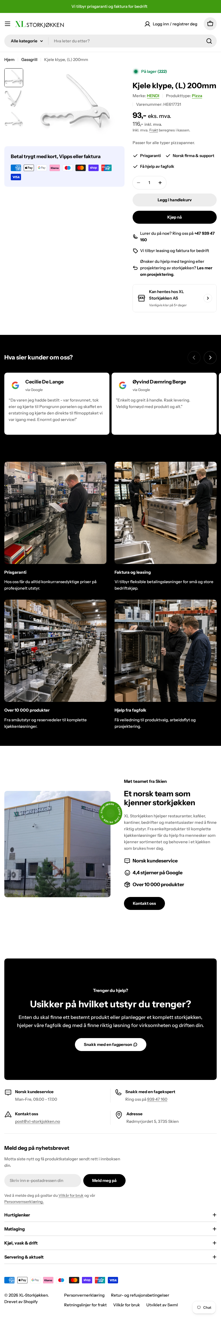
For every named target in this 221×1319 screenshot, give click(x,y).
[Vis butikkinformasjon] (207, 298)
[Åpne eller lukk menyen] (7, 24)
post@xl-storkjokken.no (37, 1121)
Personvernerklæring (84, 1295)
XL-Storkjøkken (33, 1295)
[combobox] (110, 41)
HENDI (153, 95)
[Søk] (209, 41)
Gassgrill (29, 59)
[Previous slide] (194, 357)
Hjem (9, 59)
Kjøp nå (174, 217)
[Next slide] (210, 357)
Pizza (197, 95)
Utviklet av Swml (162, 1304)
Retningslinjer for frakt (85, 1304)
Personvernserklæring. (24, 1201)
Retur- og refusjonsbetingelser (140, 1295)
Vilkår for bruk (71, 1195)
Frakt (153, 130)
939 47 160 (157, 1099)
